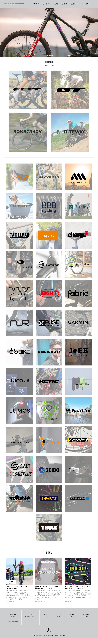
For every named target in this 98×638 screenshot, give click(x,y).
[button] (46, 55)
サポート (72, 615)
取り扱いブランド (30, 615)
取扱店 (58, 615)
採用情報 (86, 615)
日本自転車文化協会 (13, 620)
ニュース (45, 615)
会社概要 (13, 615)
